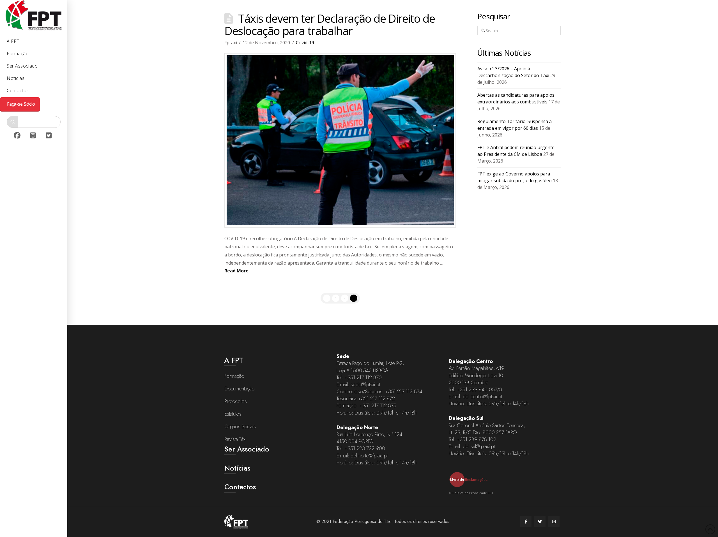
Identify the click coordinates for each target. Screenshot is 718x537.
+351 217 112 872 (376, 398)
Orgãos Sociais (240, 426)
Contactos (240, 487)
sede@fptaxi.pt (365, 384)
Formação (234, 376)
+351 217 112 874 (403, 391)
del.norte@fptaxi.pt (369, 455)
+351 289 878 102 (476, 439)
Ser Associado (246, 449)
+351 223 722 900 (364, 448)
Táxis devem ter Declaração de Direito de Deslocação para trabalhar (329, 24)
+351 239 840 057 (477, 389)
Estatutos (232, 414)
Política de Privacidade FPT (472, 493)
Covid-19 (305, 43)
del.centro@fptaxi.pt (482, 396)
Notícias (237, 468)
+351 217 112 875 (377, 405)
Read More (236, 271)
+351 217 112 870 (363, 377)
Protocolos (235, 401)
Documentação (239, 388)
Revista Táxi (235, 439)
